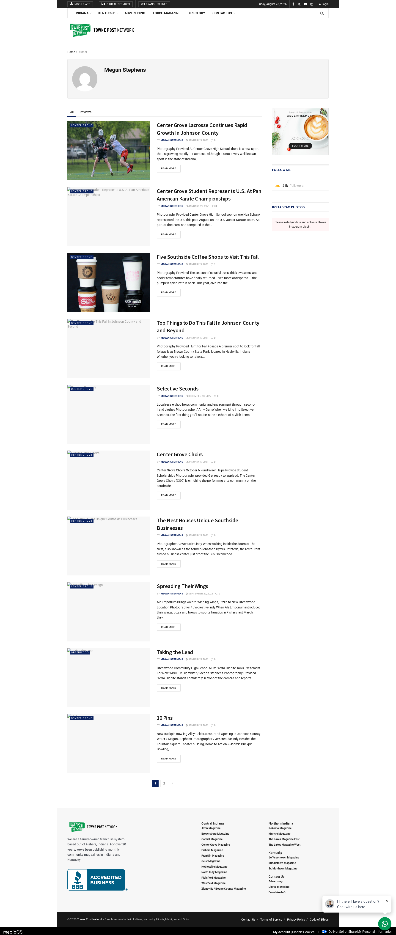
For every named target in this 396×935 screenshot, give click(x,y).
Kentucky (106, 13)
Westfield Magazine (213, 883)
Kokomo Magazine (280, 828)
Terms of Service (271, 919)
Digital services (118, 4)
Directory (196, 13)
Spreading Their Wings (182, 586)
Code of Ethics (319, 919)
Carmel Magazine (212, 839)
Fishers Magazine (212, 850)
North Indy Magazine (214, 872)
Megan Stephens (172, 140)
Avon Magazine (210, 828)
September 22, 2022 (200, 593)
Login (325, 4)
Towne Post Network (90, 919)
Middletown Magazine (282, 863)
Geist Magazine (210, 861)
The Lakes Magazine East (284, 839)
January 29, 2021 (199, 206)
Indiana (82, 13)
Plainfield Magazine (213, 877)
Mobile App (82, 4)
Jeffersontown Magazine (284, 857)
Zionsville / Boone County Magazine (223, 888)
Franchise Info (156, 4)
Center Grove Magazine (215, 844)
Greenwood (80, 652)
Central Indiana (212, 823)
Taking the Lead (175, 652)
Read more (168, 168)
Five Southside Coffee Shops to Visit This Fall (208, 256)
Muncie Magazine (279, 833)
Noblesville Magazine (214, 866)
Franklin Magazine (212, 855)
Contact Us (222, 13)
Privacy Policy (296, 919)
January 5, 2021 (198, 140)
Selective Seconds (178, 388)
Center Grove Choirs (180, 454)
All (72, 112)
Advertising (135, 13)
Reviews (85, 112)
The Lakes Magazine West (284, 844)
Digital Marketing (279, 886)
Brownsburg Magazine (215, 833)
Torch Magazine (166, 13)
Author (83, 52)
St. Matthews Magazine (283, 868)
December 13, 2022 (199, 396)
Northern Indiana (281, 823)
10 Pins (165, 717)
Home (71, 52)
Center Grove (81, 125)
